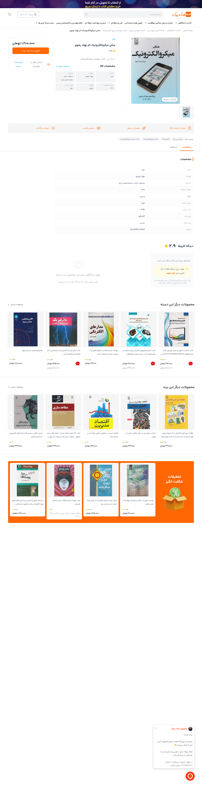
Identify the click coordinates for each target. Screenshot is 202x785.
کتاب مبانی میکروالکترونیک (129, 139)
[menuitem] (183, 23)
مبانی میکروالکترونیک (150, 139)
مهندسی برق (177, 139)
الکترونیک (165, 139)
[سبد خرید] (9, 14)
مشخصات (186, 147)
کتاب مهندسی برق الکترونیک (93, 58)
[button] (11, 334)
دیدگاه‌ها (173, 147)
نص (113, 38)
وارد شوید (170, 273)
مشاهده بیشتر (16, 304)
